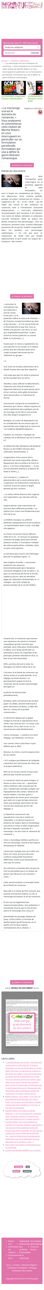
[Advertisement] (22, 24)
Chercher (35, 53)
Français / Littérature (20, 60)
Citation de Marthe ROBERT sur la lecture (23, 1150)
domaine (16, 1171)
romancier (27, 1171)
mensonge (18, 1167)
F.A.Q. (8, 1265)
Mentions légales (29, 1265)
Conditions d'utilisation (17, 1267)
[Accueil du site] (22, 4)
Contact (16, 1265)
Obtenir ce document (23, 165)
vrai (27, 1167)
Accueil (4, 60)
